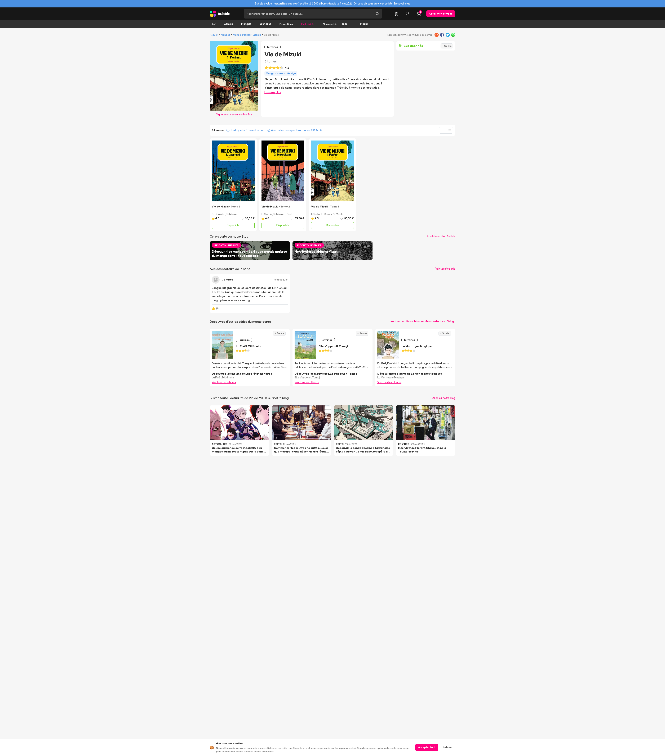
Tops (345, 23)
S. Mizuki (232, 214)
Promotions (286, 24)
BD (214, 23)
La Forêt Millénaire (223, 377)
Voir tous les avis (445, 268)
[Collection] (396, 13)
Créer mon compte (440, 13)
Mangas (246, 23)
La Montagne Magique (391, 377)
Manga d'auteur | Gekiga (247, 34)
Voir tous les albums (224, 382)
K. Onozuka (218, 214)
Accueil (214, 34)
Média (364, 23)
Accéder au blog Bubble (441, 236)
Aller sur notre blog (443, 398)
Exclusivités (307, 24)
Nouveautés (330, 24)
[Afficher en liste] (449, 130)
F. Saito (289, 214)
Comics (228, 23)
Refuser (447, 747)
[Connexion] (407, 13)
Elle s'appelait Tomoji (307, 377)
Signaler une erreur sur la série (234, 114)
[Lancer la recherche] (377, 14)
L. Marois (266, 214)
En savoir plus (402, 3)
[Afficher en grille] (442, 130)
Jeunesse (265, 23)
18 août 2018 (281, 279)
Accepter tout (426, 747)
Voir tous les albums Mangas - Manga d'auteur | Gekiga (422, 321)
